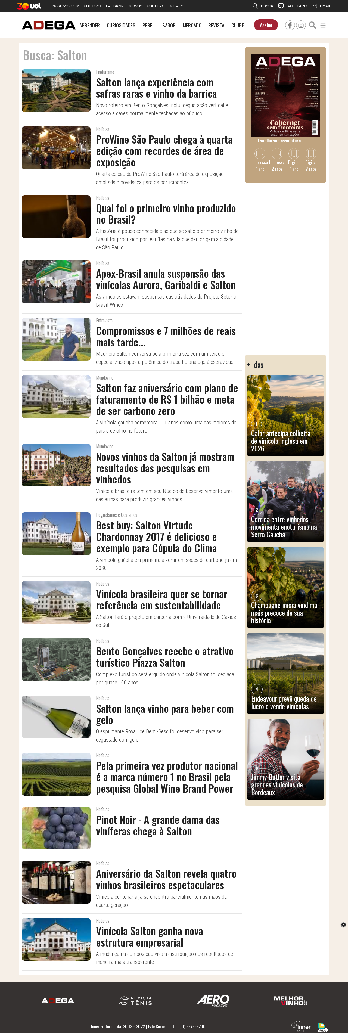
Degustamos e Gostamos (116, 514)
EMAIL (325, 6)
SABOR (169, 25)
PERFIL (149, 25)
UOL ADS (176, 6)
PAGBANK (114, 6)
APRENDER (89, 25)
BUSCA (267, 6)
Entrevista (104, 320)
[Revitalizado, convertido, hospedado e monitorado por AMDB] (323, 1026)
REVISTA (216, 25)
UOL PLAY (155, 6)
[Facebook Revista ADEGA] (290, 24)
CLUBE (237, 25)
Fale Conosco (158, 1026)
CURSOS (135, 6)
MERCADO (192, 25)
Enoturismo (105, 71)
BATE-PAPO (297, 6)
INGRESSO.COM (65, 6)
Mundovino (104, 377)
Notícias (102, 128)
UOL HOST (93, 6)
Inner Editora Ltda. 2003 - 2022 (118, 1026)
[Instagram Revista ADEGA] (301, 24)
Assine (266, 25)
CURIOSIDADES (121, 25)
